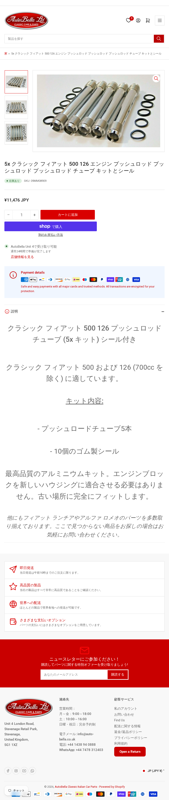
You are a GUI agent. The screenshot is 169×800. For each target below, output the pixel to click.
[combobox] (84, 38)
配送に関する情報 (127, 726)
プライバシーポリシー (130, 738)
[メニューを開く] (160, 20)
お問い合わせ (124, 714)
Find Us (119, 720)
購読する (117, 674)
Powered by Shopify (112, 786)
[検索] (159, 38)
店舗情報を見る (22, 257)
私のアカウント (125, 709)
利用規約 (120, 743)
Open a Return (129, 752)
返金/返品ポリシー (128, 732)
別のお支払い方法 (50, 234)
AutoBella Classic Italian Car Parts (76, 786)
